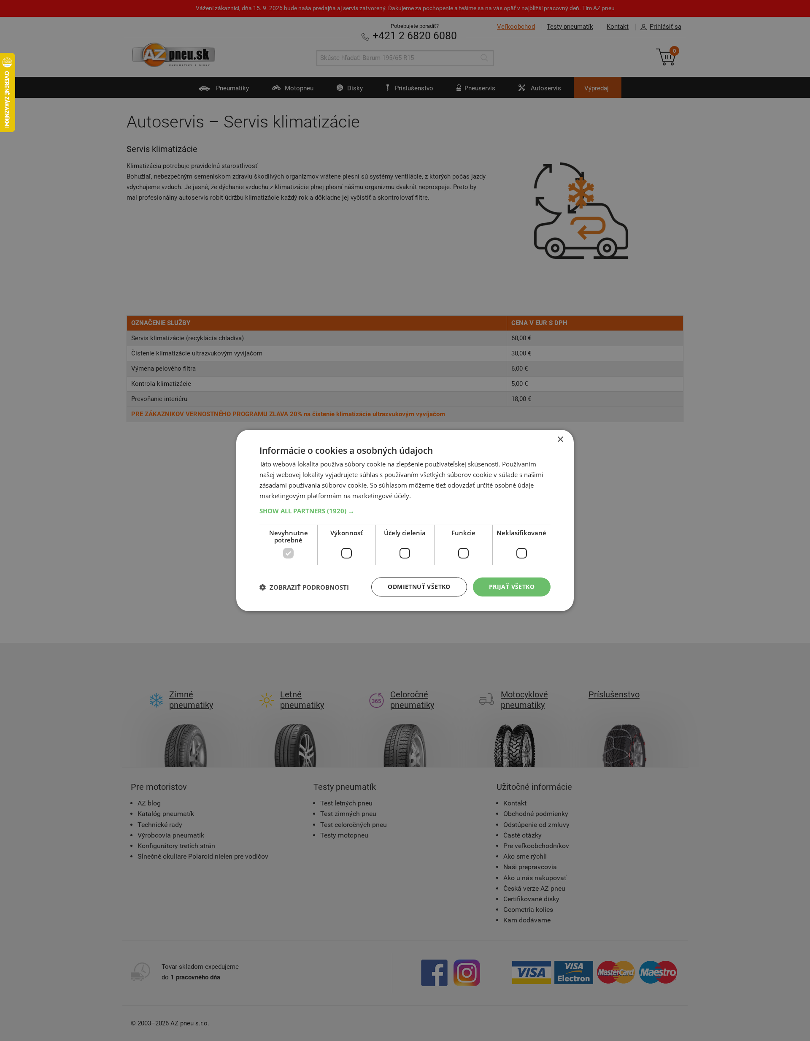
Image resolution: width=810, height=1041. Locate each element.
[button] (405, 511)
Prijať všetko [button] (512, 587)
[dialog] (405, 520)
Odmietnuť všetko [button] (419, 587)
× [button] (560, 439)
